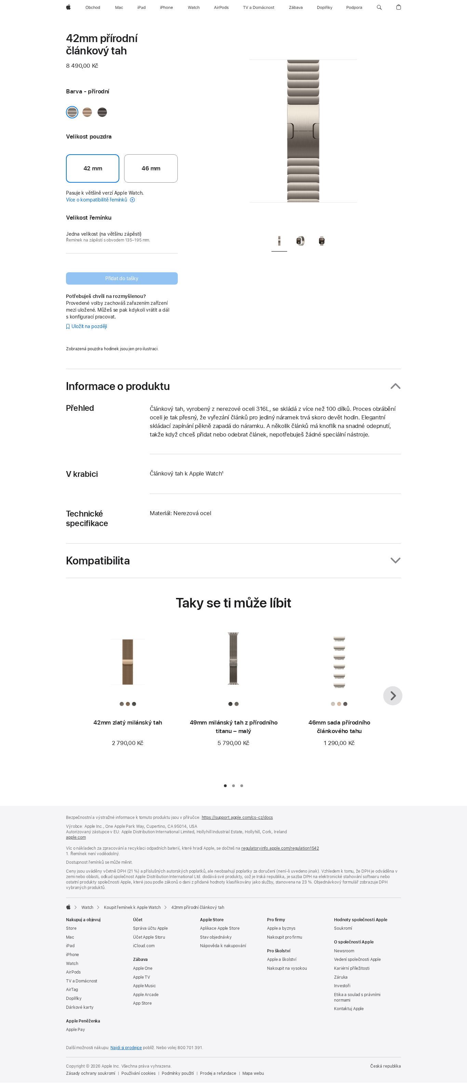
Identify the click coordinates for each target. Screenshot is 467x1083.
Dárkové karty (79, 1007)
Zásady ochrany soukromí (90, 1073)
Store (71, 928)
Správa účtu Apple (150, 928)
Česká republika (385, 1066)
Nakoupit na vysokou (287, 968)
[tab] (279, 242)
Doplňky (74, 998)
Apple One (142, 968)
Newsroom (344, 951)
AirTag (72, 989)
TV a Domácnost (81, 981)
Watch (87, 907)
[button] (379, 7)
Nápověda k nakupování (223, 945)
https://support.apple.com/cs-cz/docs (237, 817)
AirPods (73, 972)
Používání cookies (138, 1073)
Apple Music (144, 985)
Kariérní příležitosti (351, 968)
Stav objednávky (216, 937)
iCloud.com (144, 945)
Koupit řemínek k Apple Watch (132, 907)
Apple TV (141, 977)
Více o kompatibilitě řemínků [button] (97, 200)
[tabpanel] (303, 130)
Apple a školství (281, 959)
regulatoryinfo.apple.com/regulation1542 (280, 848)
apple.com (76, 837)
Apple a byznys (281, 928)
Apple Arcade (146, 994)
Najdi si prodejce (126, 1047)
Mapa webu (253, 1073)
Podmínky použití (178, 1073)
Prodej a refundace (218, 1073)
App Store (142, 1003)
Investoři (342, 985)
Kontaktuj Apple (349, 1008)
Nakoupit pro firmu (284, 937)
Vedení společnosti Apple (357, 959)
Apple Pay (75, 1029)
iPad (70, 945)
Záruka (341, 977)
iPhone (72, 954)
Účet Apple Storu (149, 937)
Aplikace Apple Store (220, 928)
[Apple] (68, 907)
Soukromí (343, 928)
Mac (70, 937)
